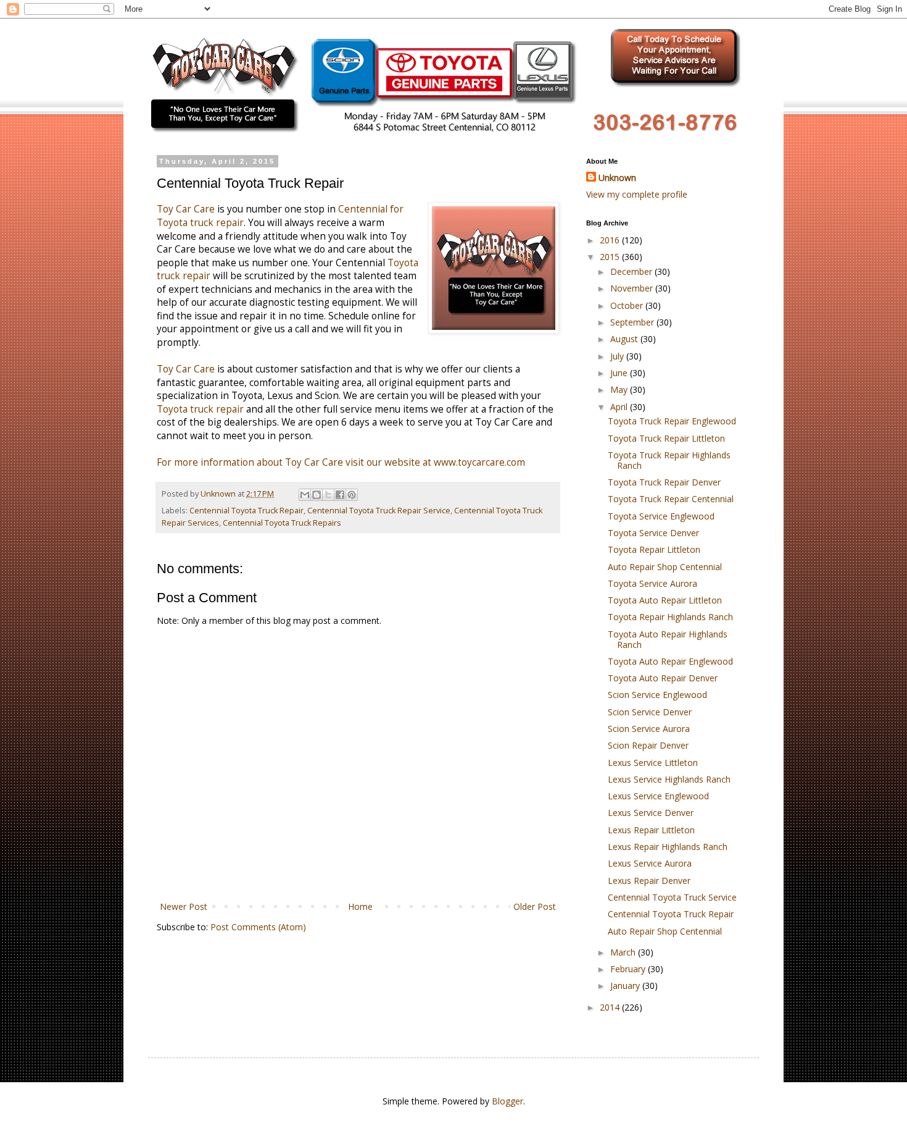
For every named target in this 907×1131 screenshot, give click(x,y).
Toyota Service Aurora (652, 583)
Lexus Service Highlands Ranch (669, 779)
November (632, 288)
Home (360, 906)
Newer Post (183, 906)
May (620, 389)
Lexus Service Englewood (658, 796)
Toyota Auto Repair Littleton (665, 600)
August (625, 339)
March (624, 952)
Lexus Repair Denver (649, 880)
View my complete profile (636, 194)
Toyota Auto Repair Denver (663, 678)
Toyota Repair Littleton (654, 549)
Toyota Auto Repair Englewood (670, 661)
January (626, 985)
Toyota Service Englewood (661, 516)
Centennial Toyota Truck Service (672, 897)
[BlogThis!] (316, 495)
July (618, 356)
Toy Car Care (186, 209)
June (620, 373)
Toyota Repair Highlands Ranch (670, 617)
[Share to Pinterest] (352, 495)
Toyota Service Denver (653, 533)
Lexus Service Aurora (650, 863)
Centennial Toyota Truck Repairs (282, 523)
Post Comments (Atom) (258, 927)
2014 (611, 1007)
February (629, 969)
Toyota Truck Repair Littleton (666, 438)
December (632, 271)
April (620, 407)
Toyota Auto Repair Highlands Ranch (667, 639)
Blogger (507, 1101)
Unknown (617, 177)
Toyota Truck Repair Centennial (671, 499)
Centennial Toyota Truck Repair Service (378, 510)
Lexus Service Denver (651, 812)
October (627, 305)
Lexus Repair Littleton (651, 830)
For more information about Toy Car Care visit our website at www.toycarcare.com (341, 462)
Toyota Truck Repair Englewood (672, 421)
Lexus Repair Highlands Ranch (667, 846)
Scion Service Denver (650, 712)
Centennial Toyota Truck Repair (246, 510)
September (633, 322)
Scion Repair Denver (648, 745)
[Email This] (305, 495)
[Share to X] (328, 495)
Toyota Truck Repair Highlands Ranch (669, 460)
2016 (611, 240)
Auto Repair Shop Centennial (665, 567)
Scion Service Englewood (657, 694)
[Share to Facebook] (340, 495)
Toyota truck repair (200, 409)
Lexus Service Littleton (653, 762)
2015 (611, 257)
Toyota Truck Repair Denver (664, 482)
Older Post (534, 906)
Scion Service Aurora (649, 728)
